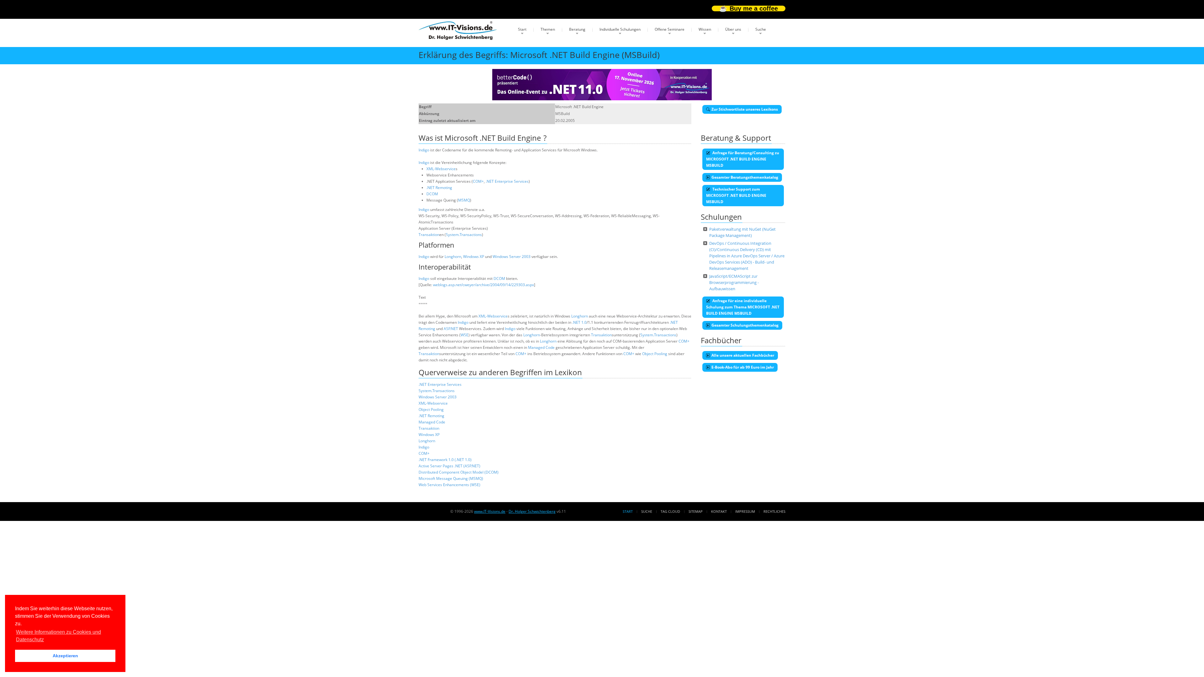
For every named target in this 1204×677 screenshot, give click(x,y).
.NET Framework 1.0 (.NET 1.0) (445, 459)
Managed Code (541, 347)
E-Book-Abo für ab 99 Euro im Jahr (742, 367)
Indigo (424, 150)
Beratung (577, 29)
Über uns (733, 29)
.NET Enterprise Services (507, 181)
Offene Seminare (669, 29)
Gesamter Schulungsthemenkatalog (745, 325)
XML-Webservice (441, 168)
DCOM (432, 194)
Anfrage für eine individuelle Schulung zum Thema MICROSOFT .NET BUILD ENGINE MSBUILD (742, 307)
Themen (548, 29)
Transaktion (429, 234)
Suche (760, 29)
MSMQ (464, 200)
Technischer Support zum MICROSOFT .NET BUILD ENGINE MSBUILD (736, 195)
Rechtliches (774, 511)
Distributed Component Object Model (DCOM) (459, 472)
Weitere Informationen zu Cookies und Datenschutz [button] (58, 635)
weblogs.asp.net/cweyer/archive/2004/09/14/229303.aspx (483, 284)
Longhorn (453, 256)
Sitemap (696, 511)
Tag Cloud (670, 511)
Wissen (705, 29)
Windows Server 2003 (512, 256)
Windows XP (473, 256)
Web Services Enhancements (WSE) (449, 484)
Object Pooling (654, 353)
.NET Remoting (439, 187)
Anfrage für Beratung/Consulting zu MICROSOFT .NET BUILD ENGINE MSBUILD (742, 159)
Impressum (745, 511)
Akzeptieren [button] (65, 655)
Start (522, 29)
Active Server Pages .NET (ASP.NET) (449, 466)
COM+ (478, 181)
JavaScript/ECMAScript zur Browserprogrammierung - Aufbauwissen (734, 282)
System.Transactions (464, 234)
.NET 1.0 (579, 322)
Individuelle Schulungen (620, 29)
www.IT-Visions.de (489, 511)
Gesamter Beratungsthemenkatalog (744, 177)
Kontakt (719, 511)
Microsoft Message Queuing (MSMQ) (451, 478)
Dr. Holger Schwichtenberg (532, 511)
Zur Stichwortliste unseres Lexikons (744, 109)
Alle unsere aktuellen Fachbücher (742, 355)
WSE (464, 335)
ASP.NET (451, 328)
